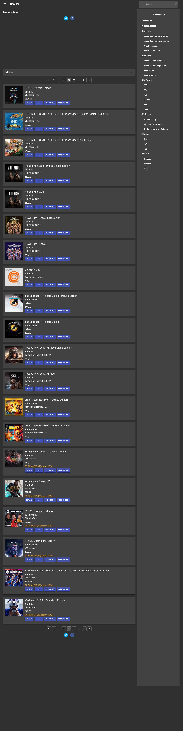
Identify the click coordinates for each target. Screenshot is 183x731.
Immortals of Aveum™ (37, 481)
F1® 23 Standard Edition (39, 511)
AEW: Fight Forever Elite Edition (42, 217)
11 (74, 80)
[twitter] (66, 18)
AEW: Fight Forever (35, 243)
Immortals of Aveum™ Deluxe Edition (46, 451)
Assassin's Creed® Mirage (40, 373)
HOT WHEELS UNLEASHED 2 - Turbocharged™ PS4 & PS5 (58, 139)
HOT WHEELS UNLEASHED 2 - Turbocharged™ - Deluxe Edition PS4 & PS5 (67, 113)
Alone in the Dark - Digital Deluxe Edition (47, 165)
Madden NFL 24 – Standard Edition (45, 600)
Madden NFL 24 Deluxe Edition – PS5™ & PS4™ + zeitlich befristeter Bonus (67, 570)
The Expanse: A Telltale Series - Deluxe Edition (51, 295)
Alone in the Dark (34, 191)
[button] (69, 72)
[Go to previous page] (49, 80)
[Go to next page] (89, 80)
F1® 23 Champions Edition (40, 540)
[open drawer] (5, 4)
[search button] (176, 4)
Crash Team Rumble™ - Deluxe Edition (46, 399)
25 (84, 80)
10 (69, 80)
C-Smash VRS (32, 269)
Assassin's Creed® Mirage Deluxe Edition (48, 347)
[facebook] (72, 18)
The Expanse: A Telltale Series (42, 321)
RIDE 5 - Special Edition (38, 87)
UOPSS (14, 4)
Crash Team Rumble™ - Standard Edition (47, 425)
